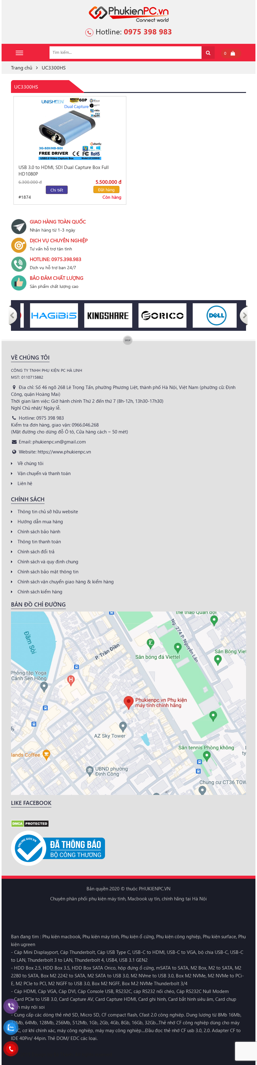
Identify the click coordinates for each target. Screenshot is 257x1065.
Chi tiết (56, 189)
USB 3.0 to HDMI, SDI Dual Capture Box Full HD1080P (63, 170)
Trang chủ (21, 67)
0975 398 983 (148, 31)
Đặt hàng (106, 189)
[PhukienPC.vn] (129, 13)
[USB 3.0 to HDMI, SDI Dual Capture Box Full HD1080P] (70, 128)
